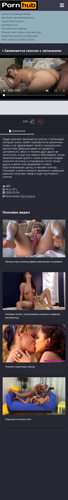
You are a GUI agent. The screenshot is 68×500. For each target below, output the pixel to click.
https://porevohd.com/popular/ (20, 36)
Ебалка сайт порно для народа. (21, 32)
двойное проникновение (17, 17)
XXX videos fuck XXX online (17, 39)
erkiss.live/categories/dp (16, 14)
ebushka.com (9, 25)
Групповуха (28, 196)
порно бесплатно (12, 21)
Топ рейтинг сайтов (14, 28)
